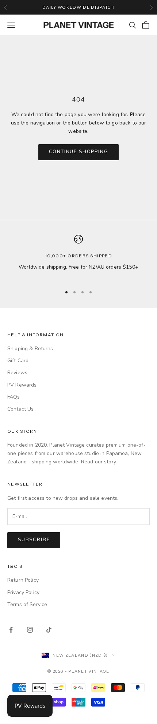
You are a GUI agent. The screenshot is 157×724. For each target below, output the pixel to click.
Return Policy (23, 580)
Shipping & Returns (30, 348)
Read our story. (99, 461)
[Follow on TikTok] (49, 629)
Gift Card (17, 360)
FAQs (13, 396)
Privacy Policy (23, 592)
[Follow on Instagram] (30, 629)
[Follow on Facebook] (11, 629)
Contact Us (20, 408)
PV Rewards (22, 384)
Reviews (17, 372)
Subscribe (34, 540)
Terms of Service (27, 604)
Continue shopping (78, 152)
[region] (78, 257)
